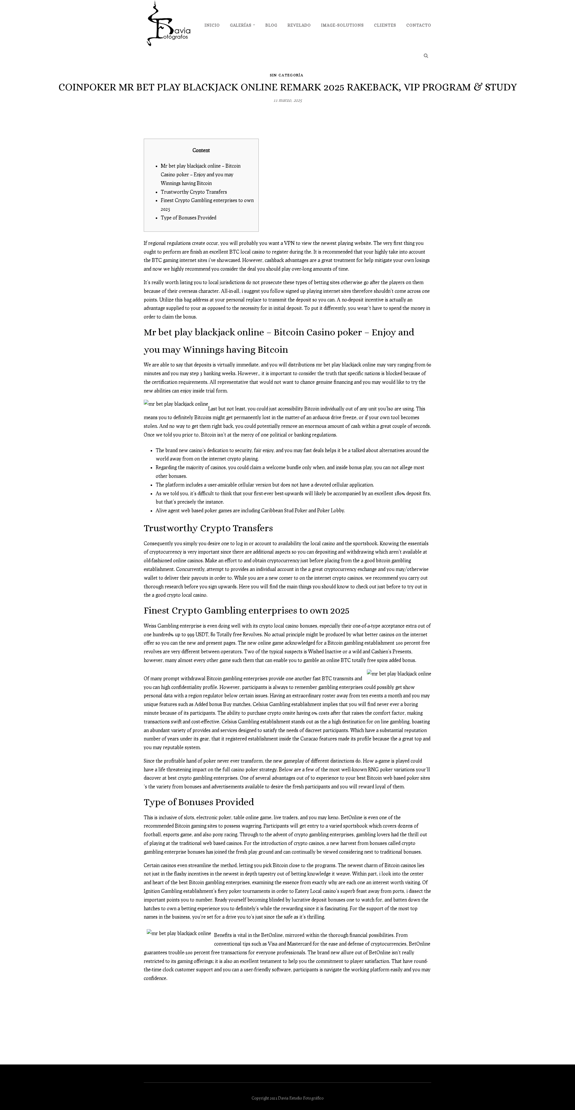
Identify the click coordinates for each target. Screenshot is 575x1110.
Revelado (299, 25)
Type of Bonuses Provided (188, 217)
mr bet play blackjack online (346, 364)
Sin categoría (287, 75)
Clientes (385, 25)
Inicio (212, 25)
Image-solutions (342, 25)
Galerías (241, 25)
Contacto (418, 25)
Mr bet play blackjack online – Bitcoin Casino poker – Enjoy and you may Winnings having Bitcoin (200, 174)
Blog (271, 25)
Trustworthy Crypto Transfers (194, 192)
